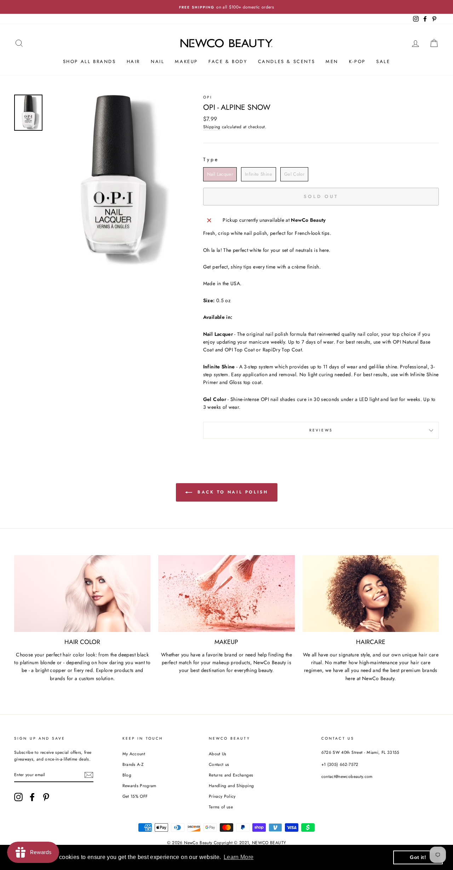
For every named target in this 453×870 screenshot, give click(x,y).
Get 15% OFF (135, 796)
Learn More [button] (239, 857)
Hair (133, 61)
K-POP (357, 61)
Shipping (211, 127)
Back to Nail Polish (231, 492)
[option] (226, 7)
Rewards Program (139, 786)
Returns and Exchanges (231, 775)
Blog (126, 775)
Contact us (219, 764)
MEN (332, 61)
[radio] (220, 174)
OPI (207, 97)
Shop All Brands (89, 61)
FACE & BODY (227, 61)
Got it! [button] (418, 857)
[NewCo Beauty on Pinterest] (46, 797)
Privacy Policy (222, 796)
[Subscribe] (88, 774)
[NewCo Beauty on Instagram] (18, 797)
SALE (383, 61)
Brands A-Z (133, 764)
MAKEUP (186, 61)
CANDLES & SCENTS (286, 61)
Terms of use (221, 807)
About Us (217, 754)
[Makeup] (226, 593)
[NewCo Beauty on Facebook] (32, 797)
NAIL (157, 61)
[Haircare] (371, 593)
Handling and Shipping (231, 786)
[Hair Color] (82, 593)
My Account (133, 754)
